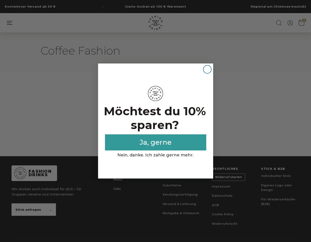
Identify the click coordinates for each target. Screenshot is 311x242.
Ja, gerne (155, 142)
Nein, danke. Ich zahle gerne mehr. (155, 155)
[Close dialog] (207, 69)
